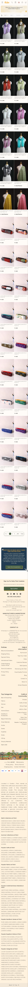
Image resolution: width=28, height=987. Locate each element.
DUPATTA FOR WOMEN (7, 937)
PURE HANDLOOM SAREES (8, 922)
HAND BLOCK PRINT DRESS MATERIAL (12, 903)
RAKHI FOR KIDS (9, 827)
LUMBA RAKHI (19, 827)
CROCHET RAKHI (5, 823)
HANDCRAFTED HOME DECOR (10, 958)
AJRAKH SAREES (22, 922)
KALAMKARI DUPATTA (19, 941)
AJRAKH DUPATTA (6, 943)
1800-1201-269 (12, 634)
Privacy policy (9, 764)
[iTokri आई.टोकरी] (7, 2)
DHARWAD (4, 854)
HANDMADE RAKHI (6, 821)
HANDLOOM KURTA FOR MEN (9, 966)
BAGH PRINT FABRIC (7, 869)
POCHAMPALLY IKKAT (7, 861)
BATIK (11, 857)
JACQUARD (4, 852)
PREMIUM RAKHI (16, 823)
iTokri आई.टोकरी (10, 762)
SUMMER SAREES (17, 838)
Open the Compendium (14, 567)
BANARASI (17, 861)
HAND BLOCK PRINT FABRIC (9, 874)
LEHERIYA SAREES (6, 930)
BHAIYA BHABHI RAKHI (7, 829)
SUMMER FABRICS (6, 838)
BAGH (13, 859)
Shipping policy (8, 767)
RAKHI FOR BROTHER (7, 831)
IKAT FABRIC (10, 876)
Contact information (19, 767)
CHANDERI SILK (19, 854)
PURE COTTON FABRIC (20, 869)
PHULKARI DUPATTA (12, 939)
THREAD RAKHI (16, 825)
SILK (17, 859)
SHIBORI (16, 857)
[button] (2, 2)
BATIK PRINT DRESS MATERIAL (16, 901)
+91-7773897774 (14, 637)
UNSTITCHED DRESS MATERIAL (9, 890)
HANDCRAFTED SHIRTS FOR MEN (10, 964)
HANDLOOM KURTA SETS (8, 954)
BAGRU (8, 859)
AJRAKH (11, 850)
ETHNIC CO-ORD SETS (20, 956)
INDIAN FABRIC (5, 867)
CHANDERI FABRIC (20, 871)
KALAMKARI (4, 850)
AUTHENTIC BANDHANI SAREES (11, 924)
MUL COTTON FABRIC (8, 871)
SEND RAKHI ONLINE (19, 821)
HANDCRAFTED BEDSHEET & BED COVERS (13, 960)
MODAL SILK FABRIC (12, 880)
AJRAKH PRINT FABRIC (17, 867)
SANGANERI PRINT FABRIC (8, 878)
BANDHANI (18, 850)
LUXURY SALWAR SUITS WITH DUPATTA (12, 951)
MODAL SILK (4, 857)
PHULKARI (11, 854)
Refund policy (20, 762)
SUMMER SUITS (16, 840)
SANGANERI (12, 852)
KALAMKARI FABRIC (20, 876)
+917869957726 (13, 630)
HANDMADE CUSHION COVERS (10, 962)
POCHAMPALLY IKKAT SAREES (15, 928)
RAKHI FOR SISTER (20, 829)
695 (18, 533)
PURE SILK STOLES (12, 945)
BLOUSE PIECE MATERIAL (15, 979)
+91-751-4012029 (8, 640)
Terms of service (19, 764)
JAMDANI (19, 852)
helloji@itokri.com (20, 642)
